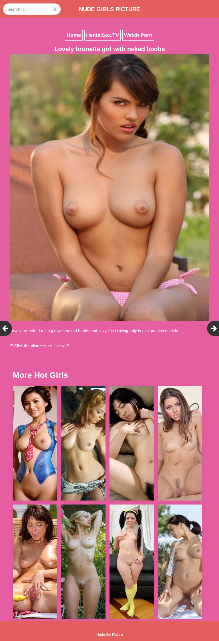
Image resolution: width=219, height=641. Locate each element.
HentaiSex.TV (102, 35)
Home (74, 35)
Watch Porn (138, 35)
